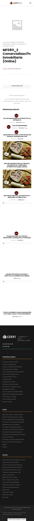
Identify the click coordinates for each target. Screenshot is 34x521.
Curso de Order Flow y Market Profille (12, 391)
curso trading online (9, 507)
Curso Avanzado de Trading (10, 369)
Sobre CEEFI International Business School (13, 460)
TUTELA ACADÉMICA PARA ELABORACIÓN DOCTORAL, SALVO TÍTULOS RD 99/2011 (17, 313)
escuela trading (26, 507)
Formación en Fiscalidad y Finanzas (12, 427)
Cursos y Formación (7, 437)
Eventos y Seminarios (8, 475)
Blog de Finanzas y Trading (9, 477)
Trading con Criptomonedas (10, 384)
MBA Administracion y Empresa (10, 424)
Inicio (4, 42)
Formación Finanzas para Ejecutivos (12, 432)
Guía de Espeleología (19, 125)
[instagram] (17, 516)
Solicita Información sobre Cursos (11, 470)
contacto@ (5, 346)
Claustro (4, 447)
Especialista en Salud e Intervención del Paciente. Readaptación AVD (17, 135)
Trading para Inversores (8, 381)
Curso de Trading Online (9, 364)
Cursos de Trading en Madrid (10, 362)
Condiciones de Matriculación (10, 487)
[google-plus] (6, 516)
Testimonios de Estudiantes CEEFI (11, 472)
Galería (4, 444)
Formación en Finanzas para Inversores (13, 429)
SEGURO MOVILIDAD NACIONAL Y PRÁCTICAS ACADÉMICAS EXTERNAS (17, 275)
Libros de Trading (7, 401)
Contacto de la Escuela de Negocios (12, 465)
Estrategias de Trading (8, 389)
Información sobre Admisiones (10, 482)
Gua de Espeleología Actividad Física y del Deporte (17, 119)
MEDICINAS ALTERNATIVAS (14, 69)
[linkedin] (8, 516)
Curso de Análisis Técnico (9, 377)
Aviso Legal (5, 497)
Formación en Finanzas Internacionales (13, 422)
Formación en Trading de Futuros (11, 387)
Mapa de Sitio (6, 490)
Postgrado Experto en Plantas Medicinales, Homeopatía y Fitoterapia (17, 237)
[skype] (11, 516)
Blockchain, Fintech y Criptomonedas (12, 414)
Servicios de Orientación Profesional (12, 467)
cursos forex (18, 507)
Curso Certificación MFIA (9, 399)
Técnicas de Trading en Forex (10, 374)
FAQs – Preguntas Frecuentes (10, 480)
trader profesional (17, 509)
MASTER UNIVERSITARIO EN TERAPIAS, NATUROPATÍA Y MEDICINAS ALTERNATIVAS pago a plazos (17, 165)
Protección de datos (8, 492)
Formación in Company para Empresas (13, 439)
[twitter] (14, 516)
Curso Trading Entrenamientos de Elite (13, 372)
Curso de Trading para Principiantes (12, 367)
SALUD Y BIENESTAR (12, 42)
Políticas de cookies (7, 495)
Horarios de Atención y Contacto (11, 485)
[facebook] (3, 516)
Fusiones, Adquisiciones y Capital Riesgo (13, 419)
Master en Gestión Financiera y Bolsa (12, 417)
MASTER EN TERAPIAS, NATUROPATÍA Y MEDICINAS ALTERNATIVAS (17, 196)
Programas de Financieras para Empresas (13, 434)
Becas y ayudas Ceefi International (12, 442)
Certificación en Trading (9, 396)
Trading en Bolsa (6, 379)
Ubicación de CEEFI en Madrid (10, 462)
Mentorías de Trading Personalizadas (12, 394)
